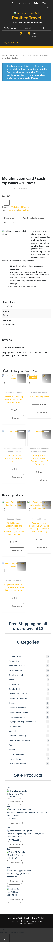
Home (4, 55)
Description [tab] (9, 218)
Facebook (16, 3)
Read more (17, 418)
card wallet (12, 210)
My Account (10, 42)
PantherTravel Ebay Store (29, 72)
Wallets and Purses (17, 55)
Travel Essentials (14, 452)
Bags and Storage (14, 519)
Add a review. (21, 188)
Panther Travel (26, 17)
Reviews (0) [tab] (9, 223)
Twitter (36, 3)
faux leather (23, 210)
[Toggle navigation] (49, 43)
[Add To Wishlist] (7, 203)
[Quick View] (8, 418)
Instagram (27, 3)
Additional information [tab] (33, 218)
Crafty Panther (32, 78)
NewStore (35, 921)
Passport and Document (13, 449)
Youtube (45, 3)
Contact (46, 7)
